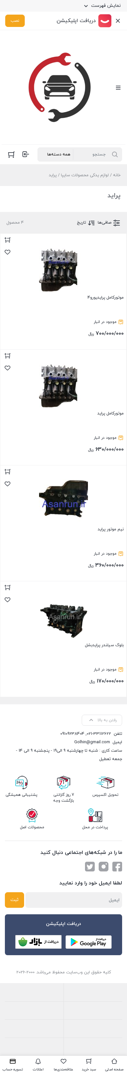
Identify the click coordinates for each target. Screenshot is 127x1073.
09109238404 (72, 734)
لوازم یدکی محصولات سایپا (85, 175)
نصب (15, 20)
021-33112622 (99, 734)
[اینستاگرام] (103, 866)
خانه (116, 175)
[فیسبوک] (117, 866)
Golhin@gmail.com (92, 742)
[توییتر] (90, 866)
